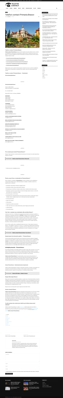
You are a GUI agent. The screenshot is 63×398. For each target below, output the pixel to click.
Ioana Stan (9, 16)
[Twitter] (8, 19)
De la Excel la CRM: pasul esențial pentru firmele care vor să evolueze (49, 55)
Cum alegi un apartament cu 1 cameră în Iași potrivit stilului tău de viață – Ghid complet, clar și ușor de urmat (49, 33)
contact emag (26, 309)
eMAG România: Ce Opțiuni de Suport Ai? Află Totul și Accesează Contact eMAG (49, 40)
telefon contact (8, 325)
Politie (43, 76)
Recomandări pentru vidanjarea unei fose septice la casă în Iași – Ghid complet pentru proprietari (49, 22)
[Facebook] (6, 19)
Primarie (7, 320)
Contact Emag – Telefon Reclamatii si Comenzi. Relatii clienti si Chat (33, 383)
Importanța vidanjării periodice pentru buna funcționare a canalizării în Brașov (49, 46)
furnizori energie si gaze (19, 309)
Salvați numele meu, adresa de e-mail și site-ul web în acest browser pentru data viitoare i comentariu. (22, 371)
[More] (15, 19)
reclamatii (7, 322)
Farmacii (43, 77)
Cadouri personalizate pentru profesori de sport (49, 43)
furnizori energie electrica (9, 309)
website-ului (22, 306)
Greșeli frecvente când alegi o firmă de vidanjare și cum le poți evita (50, 19)
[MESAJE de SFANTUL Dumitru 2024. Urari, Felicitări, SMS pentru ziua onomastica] (7, 383)
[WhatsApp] (13, 19)
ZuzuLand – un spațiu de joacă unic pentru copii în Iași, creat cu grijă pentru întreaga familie (49, 61)
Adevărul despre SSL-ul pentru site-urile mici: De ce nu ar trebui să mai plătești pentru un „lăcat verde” (50, 15)
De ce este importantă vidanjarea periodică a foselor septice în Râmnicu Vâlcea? (49, 30)
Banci (43, 73)
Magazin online (44, 74)
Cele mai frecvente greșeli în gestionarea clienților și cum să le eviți (48, 52)
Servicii (43, 71)
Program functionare (8, 321)
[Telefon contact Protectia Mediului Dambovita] (7, 388)
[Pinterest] (11, 19)
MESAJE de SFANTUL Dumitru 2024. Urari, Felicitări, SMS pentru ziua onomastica (15, 383)
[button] (56, 8)
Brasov (7, 315)
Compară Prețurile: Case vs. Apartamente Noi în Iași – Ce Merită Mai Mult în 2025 (49, 37)
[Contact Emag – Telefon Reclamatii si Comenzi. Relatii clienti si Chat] (26, 383)
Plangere (7, 319)
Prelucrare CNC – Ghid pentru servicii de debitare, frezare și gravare (48, 49)
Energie (43, 70)
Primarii (6, 12)
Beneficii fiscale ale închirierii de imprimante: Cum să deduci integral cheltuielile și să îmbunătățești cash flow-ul (49, 26)
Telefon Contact (10, 397)
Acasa (43, 67)
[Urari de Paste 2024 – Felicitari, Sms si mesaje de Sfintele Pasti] (26, 388)
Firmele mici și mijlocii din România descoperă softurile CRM (49, 58)
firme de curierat (35, 308)
